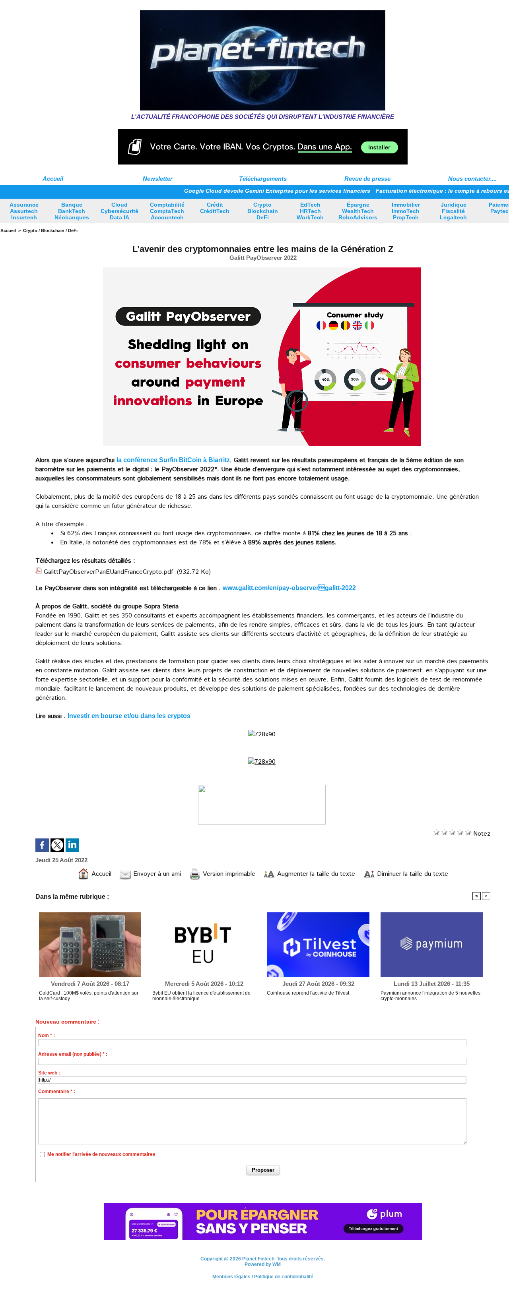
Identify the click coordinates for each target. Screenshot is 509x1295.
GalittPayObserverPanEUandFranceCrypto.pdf (108, 572)
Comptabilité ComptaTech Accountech (167, 211)
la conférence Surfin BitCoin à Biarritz (173, 460)
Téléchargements (263, 178)
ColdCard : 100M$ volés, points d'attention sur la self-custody (88, 995)
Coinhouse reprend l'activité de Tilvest (308, 993)
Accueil (53, 178)
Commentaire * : (56, 1091)
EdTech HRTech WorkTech (310, 211)
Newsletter (158, 178)
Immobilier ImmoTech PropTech (406, 211)
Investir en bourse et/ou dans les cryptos (129, 715)
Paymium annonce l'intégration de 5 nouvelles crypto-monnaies (430, 995)
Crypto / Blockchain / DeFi (50, 230)
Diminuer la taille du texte (411, 874)
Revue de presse (367, 178)
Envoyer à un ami (156, 874)
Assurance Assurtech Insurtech (24, 211)
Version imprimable (228, 874)
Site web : (49, 1073)
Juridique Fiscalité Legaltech (453, 211)
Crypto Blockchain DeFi (262, 211)
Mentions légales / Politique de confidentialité (262, 1277)
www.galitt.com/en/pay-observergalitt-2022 (289, 588)
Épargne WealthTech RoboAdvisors (357, 211)
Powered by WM (263, 1264)
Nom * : (46, 1035)
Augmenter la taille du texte (315, 874)
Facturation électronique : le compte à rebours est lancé (424, 191)
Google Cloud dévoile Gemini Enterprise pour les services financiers (249, 191)
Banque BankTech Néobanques (71, 211)
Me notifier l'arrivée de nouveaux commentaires (101, 1154)
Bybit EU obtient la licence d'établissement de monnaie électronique (201, 995)
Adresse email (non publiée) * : (72, 1054)
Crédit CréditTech (214, 207)
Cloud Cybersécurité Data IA (119, 211)
